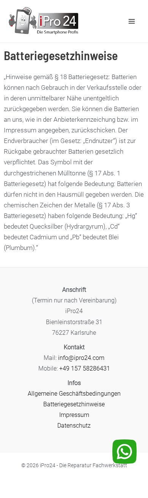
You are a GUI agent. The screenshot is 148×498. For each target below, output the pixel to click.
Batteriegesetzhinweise (74, 404)
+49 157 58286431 (84, 368)
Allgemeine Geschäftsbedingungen (74, 393)
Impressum (74, 414)
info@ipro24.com (81, 357)
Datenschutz (74, 425)
